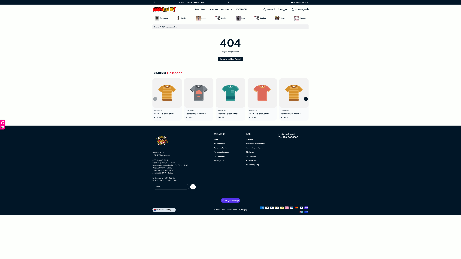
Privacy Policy (251, 160)
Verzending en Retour (254, 148)
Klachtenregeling (252, 165)
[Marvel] (277, 18)
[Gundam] (256, 18)
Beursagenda (219, 160)
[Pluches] (296, 18)
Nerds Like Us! (226, 210)
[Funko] (178, 18)
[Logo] (162, 141)
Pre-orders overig (220, 156)
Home (156, 27)
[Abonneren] (193, 186)
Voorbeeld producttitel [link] (164, 113)
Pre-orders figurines (221, 152)
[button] (268, 9)
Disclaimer (250, 152)
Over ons (249, 139)
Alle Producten (219, 143)
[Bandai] (217, 18)
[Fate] (238, 18)
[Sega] (198, 18)
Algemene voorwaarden (255, 143)
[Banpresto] (157, 18)
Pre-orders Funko (220, 148)
